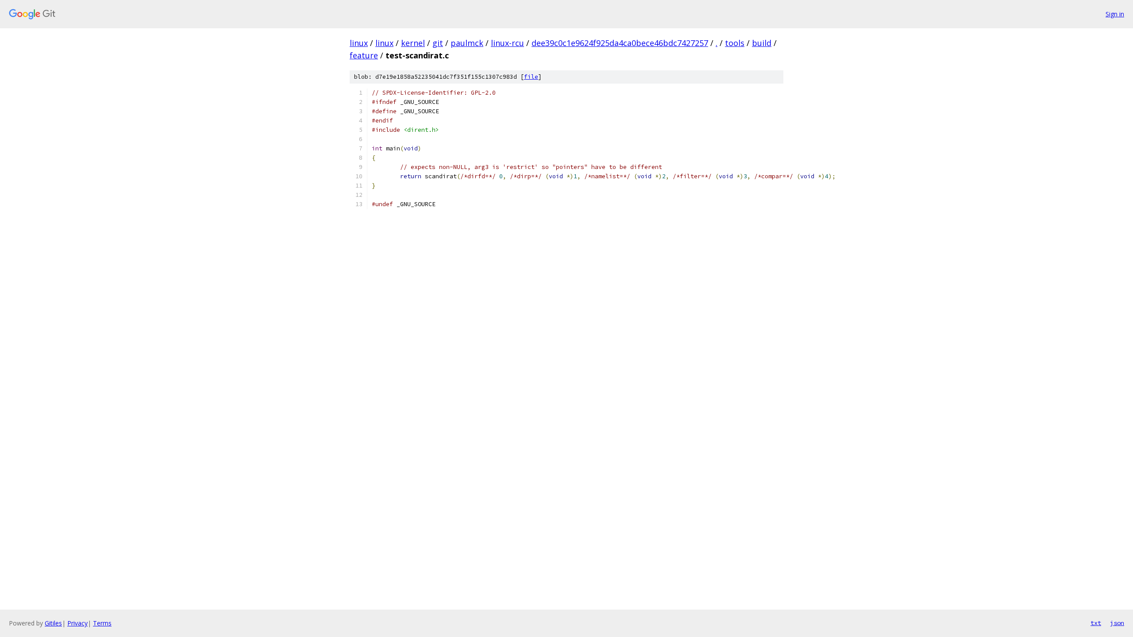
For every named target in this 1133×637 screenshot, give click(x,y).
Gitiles (53, 623)
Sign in (1115, 14)
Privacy (77, 623)
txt (1096, 623)
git (437, 43)
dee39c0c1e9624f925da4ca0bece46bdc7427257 (620, 43)
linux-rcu (507, 43)
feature (364, 55)
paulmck (467, 43)
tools (734, 43)
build (761, 43)
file (531, 77)
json (1117, 623)
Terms (102, 623)
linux (359, 43)
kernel (413, 43)
